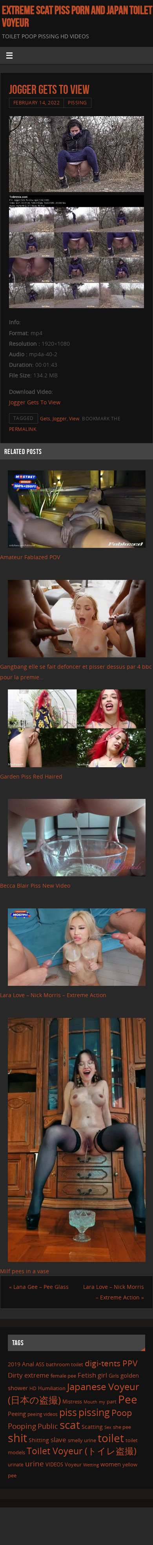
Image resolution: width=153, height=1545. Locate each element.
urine (34, 1463)
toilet (111, 1437)
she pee (122, 1426)
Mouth (90, 1402)
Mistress (72, 1401)
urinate (16, 1464)
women (110, 1464)
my (102, 1402)
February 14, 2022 (36, 102)
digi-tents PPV (111, 1363)
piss (68, 1412)
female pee (63, 1375)
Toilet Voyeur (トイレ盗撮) (82, 1451)
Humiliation (52, 1388)
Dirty (15, 1375)
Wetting (91, 1465)
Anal (28, 1364)
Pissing (77, 102)
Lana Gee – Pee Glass (39, 1286)
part (112, 1401)
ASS (40, 1364)
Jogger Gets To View (34, 402)
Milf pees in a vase (24, 1271)
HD (32, 1388)
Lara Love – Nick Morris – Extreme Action (53, 995)
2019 (14, 1364)
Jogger (60, 418)
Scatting (92, 1426)
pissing (94, 1412)
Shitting (39, 1440)
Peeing (17, 1414)
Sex (107, 1427)
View (74, 418)
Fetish (87, 1375)
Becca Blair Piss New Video (35, 885)
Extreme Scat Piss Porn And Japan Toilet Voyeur (77, 16)
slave (58, 1439)
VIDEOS (54, 1464)
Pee (127, 1399)
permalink (22, 429)
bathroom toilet (64, 1364)
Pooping (22, 1426)
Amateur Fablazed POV (30, 557)
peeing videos (42, 1414)
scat (70, 1424)
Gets (45, 418)
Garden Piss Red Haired (31, 776)
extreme (36, 1375)
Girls (114, 1375)
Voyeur (73, 1464)
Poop (121, 1413)
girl (102, 1375)
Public (48, 1426)
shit (17, 1438)
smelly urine (82, 1440)
